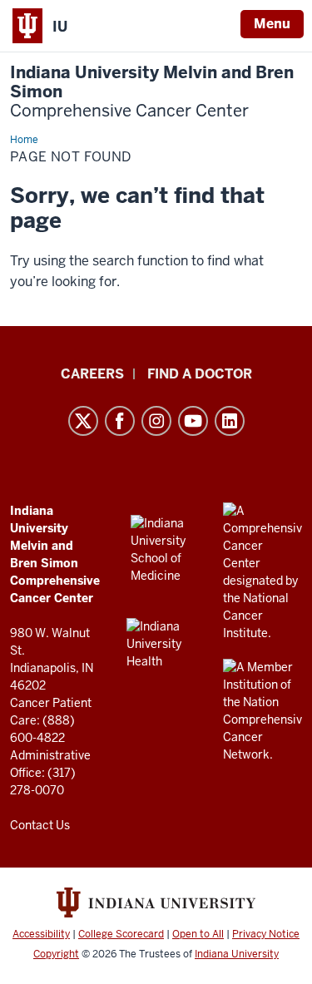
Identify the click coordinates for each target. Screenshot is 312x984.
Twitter (83, 421)
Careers (92, 374)
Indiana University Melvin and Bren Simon (152, 92)
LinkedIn (230, 421)
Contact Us (40, 825)
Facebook (120, 421)
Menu (272, 23)
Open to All (198, 934)
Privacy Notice (266, 934)
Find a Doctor (199, 374)
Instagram (156, 421)
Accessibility (41, 934)
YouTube (193, 421)
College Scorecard (121, 934)
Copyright (56, 954)
